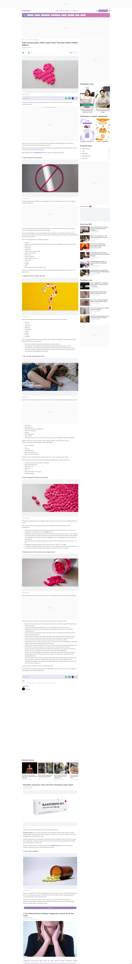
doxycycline (61, 152)
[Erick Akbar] (23, 688)
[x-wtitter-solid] (73, 98)
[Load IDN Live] (95, 214)
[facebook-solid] (69, 98)
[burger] (109, 10)
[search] (96, 11)
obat (36, 102)
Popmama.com (39, 152)
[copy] (76, 98)
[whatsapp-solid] (66, 98)
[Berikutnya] (78, 756)
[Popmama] (26, 11)
